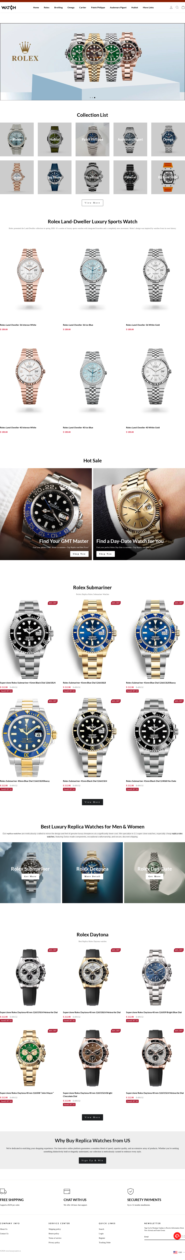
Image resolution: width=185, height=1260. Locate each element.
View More (92, 203)
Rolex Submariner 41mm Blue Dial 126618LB (84, 682)
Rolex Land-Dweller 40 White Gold (143, 427)
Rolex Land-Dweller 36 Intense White (18, 325)
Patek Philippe (98, 7)
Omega (70, 7)
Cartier (82, 7)
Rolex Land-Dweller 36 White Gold (143, 325)
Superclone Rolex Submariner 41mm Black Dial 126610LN (28, 682)
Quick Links (107, 1223)
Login (101, 1233)
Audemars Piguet (118, 7)
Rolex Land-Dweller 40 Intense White (18, 427)
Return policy (54, 1233)
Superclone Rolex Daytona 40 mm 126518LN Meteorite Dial (92, 1012)
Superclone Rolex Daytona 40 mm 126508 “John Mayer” (27, 1093)
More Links (148, 7)
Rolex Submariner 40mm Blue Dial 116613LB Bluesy (25, 781)
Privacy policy (54, 1242)
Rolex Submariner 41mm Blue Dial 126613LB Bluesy (151, 682)
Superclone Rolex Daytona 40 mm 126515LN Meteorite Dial (155, 1093)
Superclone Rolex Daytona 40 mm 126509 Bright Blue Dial (154, 1012)
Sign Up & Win (92, 1160)
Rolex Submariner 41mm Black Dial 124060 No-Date (151, 781)
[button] (90, 97)
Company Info (10, 1223)
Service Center (59, 1223)
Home (36, 7)
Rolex (46, 7)
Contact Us (4, 1233)
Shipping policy (55, 1229)
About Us (3, 1229)
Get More (30, 876)
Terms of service (55, 1238)
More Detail (92, 876)
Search (101, 1229)
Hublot (134, 7)
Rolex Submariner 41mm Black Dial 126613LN (85, 781)
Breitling (58, 7)
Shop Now (79, 554)
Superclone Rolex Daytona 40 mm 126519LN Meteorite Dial (29, 1012)
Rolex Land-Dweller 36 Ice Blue (78, 325)
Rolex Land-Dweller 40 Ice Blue (78, 427)
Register (102, 1238)
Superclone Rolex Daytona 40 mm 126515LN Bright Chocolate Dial (87, 1094)
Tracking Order (105, 1242)
